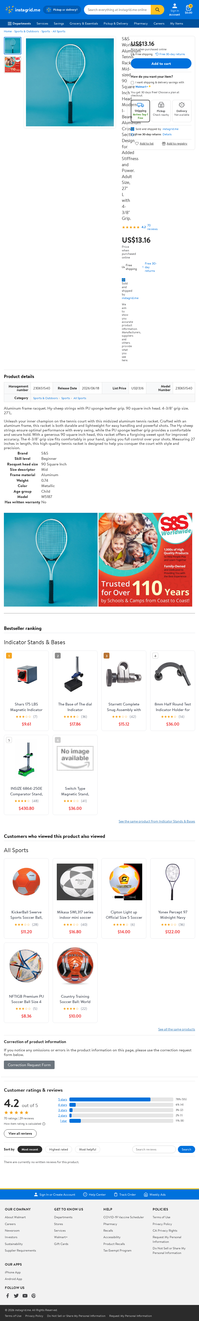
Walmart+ (61, 1237)
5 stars (62, 1099)
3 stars (62, 1110)
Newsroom (12, 1230)
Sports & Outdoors (26, 31)
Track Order (127, 1194)
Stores (58, 1224)
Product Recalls (114, 1244)
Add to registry (177, 143)
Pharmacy (141, 23)
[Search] (157, 10)
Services (42, 23)
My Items (176, 23)
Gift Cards (61, 1244)
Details (167, 134)
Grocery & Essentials (84, 23)
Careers (159, 23)
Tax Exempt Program (117, 1250)
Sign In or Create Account (57, 1194)
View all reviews (20, 1133)
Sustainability (14, 1244)
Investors (11, 1237)
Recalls (108, 1230)
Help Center (97, 1194)
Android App (13, 1279)
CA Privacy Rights (165, 1230)
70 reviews (152, 227)
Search (186, 1149)
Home (8, 31)
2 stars (62, 1115)
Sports (45, 31)
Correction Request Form (29, 1064)
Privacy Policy (162, 1224)
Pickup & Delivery (116, 23)
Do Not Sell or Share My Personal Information (169, 1250)
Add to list (147, 143)
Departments (22, 23)
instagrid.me (130, 298)
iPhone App (13, 1272)
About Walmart (15, 1217)
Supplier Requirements (20, 1250)
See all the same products (176, 1029)
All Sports (59, 31)
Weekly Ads (157, 1194)
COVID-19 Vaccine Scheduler (123, 1217)
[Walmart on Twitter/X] (16, 1296)
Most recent (30, 1149)
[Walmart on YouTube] (25, 1296)
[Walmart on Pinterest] (33, 1296)
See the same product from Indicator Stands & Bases (157, 821)
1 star (63, 1121)
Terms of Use (161, 1217)
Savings (59, 23)
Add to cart (161, 63)
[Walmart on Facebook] (7, 1296)
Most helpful (87, 1149)
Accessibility (112, 1237)
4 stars (62, 1105)
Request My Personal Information (167, 1239)
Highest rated (58, 1149)
